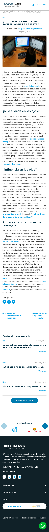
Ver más (42, 351)
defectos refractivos (11, 241)
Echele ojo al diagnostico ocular (38, 316)
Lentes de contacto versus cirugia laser (13, 316)
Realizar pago (14, 506)
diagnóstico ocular (32, 86)
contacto (6, 289)
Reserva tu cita (24, 400)
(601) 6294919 (9, 471)
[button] (45, 426)
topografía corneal (12, 214)
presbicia (6, 278)
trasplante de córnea (11, 164)
